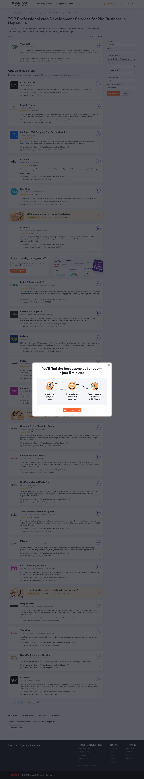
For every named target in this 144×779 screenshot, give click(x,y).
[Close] (109, 365)
